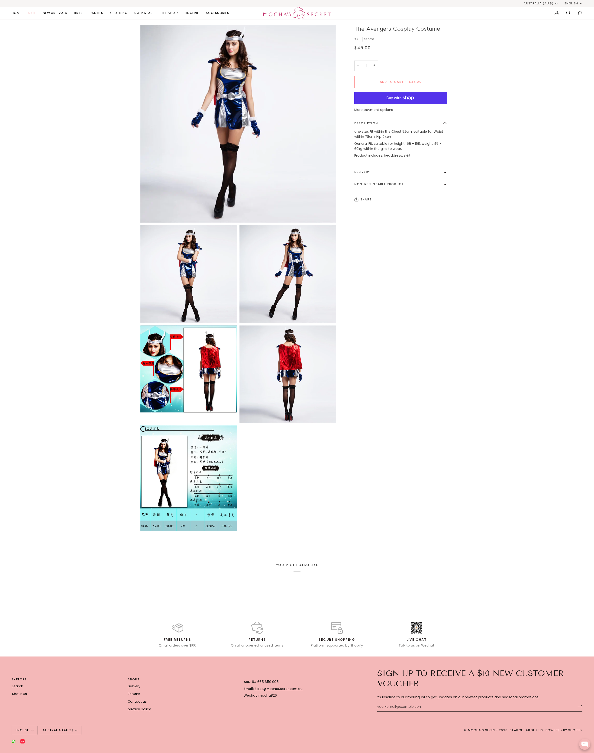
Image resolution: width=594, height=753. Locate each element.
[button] (78, 13)
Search (17, 686)
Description (366, 123)
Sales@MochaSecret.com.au (279, 688)
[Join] (578, 706)
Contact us (137, 701)
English (571, 3)
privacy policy (139, 709)
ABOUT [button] (134, 679)
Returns (134, 694)
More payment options (373, 109)
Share (365, 199)
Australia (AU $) (538, 3)
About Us (19, 694)
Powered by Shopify (564, 730)
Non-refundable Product (379, 184)
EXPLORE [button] (19, 679)
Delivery (362, 172)
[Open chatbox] (584, 744)
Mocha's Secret (483, 730)
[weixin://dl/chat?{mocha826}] (14, 741)
